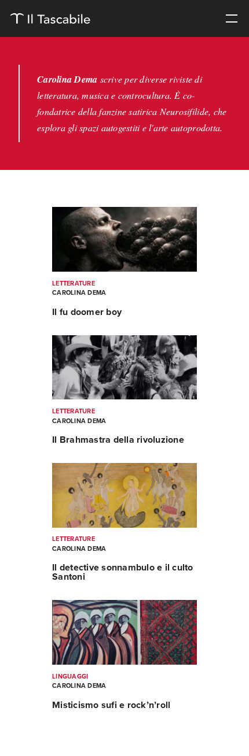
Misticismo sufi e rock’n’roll (111, 705)
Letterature (73, 283)
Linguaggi (70, 676)
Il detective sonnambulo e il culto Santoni (122, 572)
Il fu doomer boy (87, 312)
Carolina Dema (79, 293)
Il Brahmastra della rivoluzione (118, 440)
